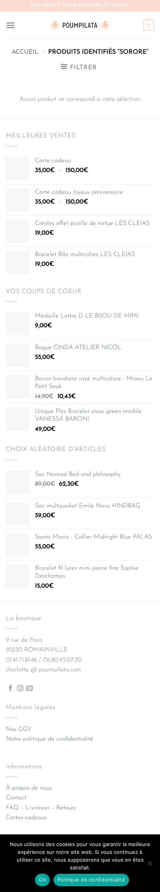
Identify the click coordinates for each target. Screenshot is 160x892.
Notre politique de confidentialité (49, 739)
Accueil (25, 52)
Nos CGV (18, 729)
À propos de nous (29, 788)
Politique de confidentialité (91, 879)
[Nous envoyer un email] (29, 688)
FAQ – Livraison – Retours (41, 808)
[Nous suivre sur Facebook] (10, 688)
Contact (16, 798)
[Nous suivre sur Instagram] (20, 688)
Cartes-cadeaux (26, 818)
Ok (42, 879)
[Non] (149, 865)
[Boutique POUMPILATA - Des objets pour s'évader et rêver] (80, 25)
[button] (10, 25)
